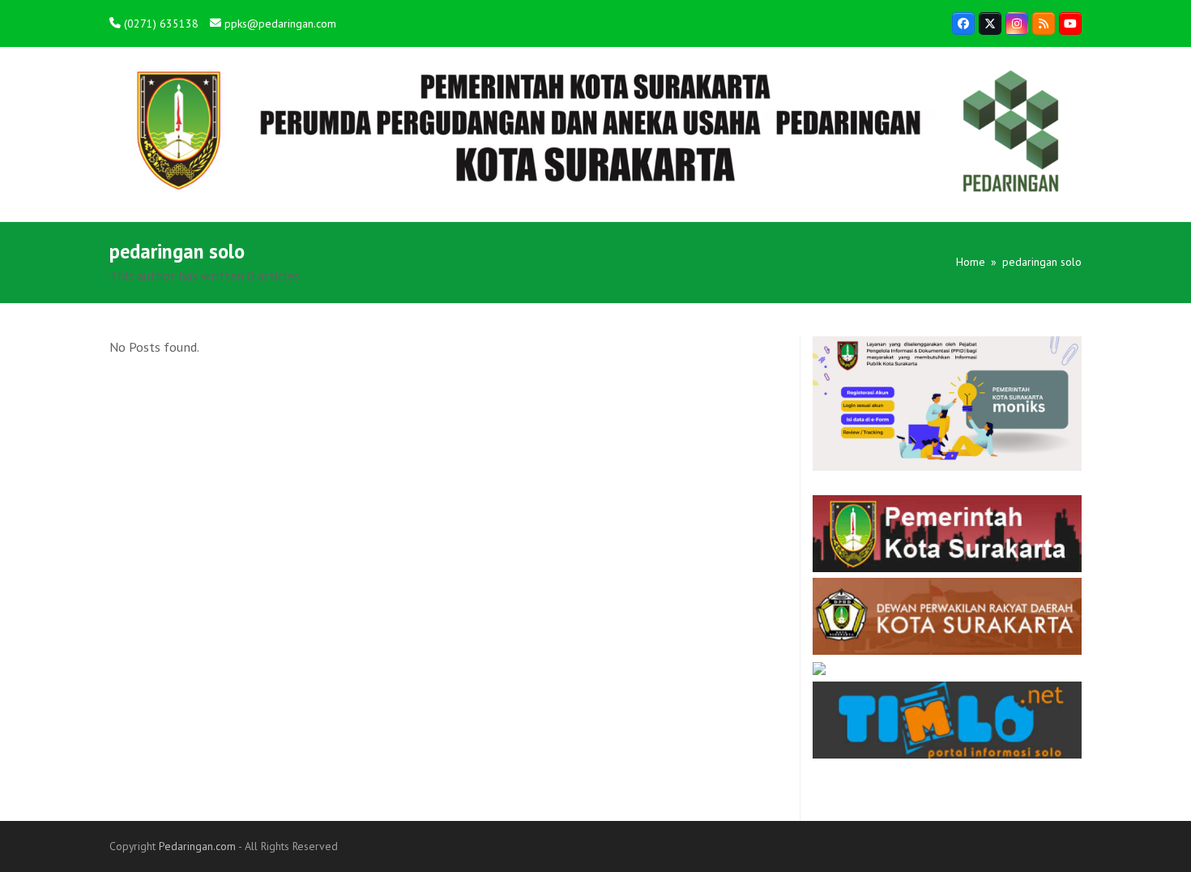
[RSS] (1043, 23)
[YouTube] (1070, 23)
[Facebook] (963, 23)
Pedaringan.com (197, 846)
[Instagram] (1016, 23)
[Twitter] (990, 23)
